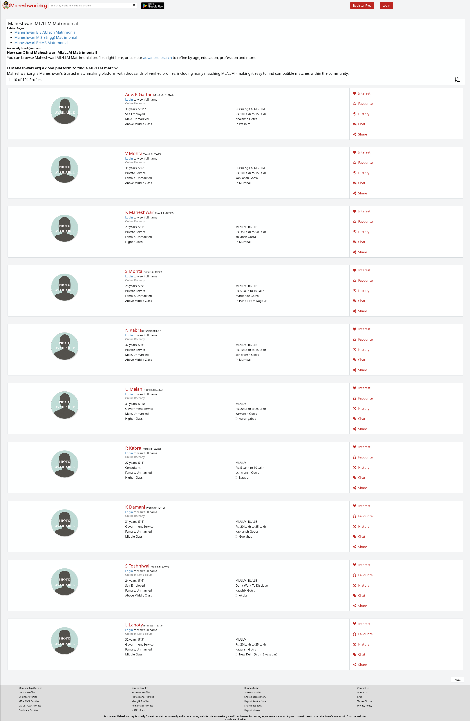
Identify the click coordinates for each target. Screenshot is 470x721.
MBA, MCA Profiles (29, 701)
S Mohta (133, 271)
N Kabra (133, 330)
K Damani (135, 507)
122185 (169, 213)
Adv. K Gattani (139, 94)
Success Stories (252, 692)
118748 (169, 95)
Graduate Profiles (28, 710)
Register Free (362, 5)
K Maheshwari (140, 212)
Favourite (365, 103)
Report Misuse (252, 710)
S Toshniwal (137, 566)
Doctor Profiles (27, 692)
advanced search (157, 57)
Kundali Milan (251, 688)
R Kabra (133, 448)
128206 (156, 448)
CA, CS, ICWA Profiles (30, 705)
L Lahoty (134, 625)
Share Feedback (253, 705)
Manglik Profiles (140, 701)
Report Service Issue (255, 701)
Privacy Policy (364, 705)
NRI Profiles (138, 710)
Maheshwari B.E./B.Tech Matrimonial (45, 32)
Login (386, 5)
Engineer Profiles (28, 696)
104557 (157, 331)
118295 (157, 272)
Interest (363, 93)
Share (362, 134)
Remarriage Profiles (142, 705)
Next (457, 679)
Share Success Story (255, 696)
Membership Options (30, 688)
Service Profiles (140, 688)
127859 (158, 389)
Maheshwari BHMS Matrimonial (41, 42)
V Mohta (133, 153)
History (363, 114)
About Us (362, 692)
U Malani (134, 389)
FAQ (359, 696)
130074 (164, 566)
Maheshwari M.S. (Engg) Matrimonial (45, 37)
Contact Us (363, 688)
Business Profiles (141, 692)
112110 (160, 507)
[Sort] (457, 80)
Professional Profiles (143, 696)
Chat (361, 124)
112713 (158, 625)
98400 (157, 154)
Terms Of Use (364, 701)
